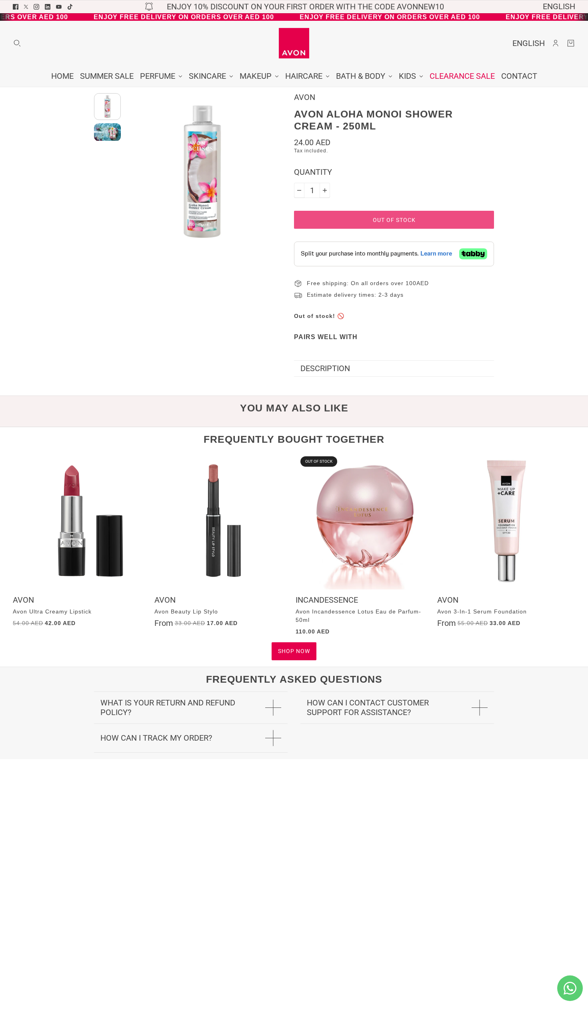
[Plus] (325, 190)
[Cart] (570, 43)
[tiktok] (70, 6)
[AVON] (294, 43)
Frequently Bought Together (294, 439)
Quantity (313, 172)
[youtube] (58, 6)
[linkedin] (47, 6)
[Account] (555, 43)
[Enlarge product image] (202, 171)
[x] (26, 6)
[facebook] (15, 6)
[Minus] (299, 190)
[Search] (17, 43)
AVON (304, 97)
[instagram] (36, 6)
